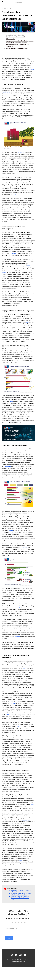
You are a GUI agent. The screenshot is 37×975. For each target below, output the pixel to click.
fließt (32, 804)
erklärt (19, 608)
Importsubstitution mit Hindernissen (16, 42)
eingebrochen (6, 92)
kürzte (28, 265)
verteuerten (25, 547)
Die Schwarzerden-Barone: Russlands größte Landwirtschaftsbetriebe (21, 894)
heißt (20, 860)
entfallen (10, 530)
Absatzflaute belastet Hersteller (15, 35)
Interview (17, 636)
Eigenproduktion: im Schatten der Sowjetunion (19, 41)
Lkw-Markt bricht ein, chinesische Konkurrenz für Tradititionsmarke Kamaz (20, 898)
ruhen (18, 726)
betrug (11, 401)
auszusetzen (13, 253)
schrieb (4, 272)
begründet (13, 703)
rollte (27, 322)
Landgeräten (21, 152)
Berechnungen (26, 820)
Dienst (14, 194)
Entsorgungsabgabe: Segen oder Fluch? (17, 48)
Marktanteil (7, 466)
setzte (32, 69)
